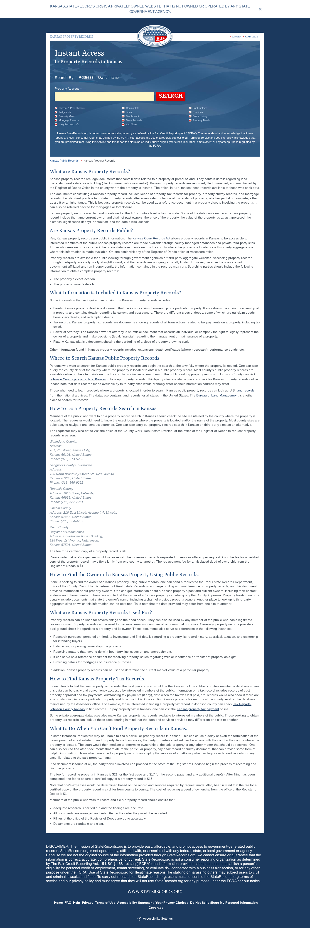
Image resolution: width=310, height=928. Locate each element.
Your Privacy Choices (171, 902)
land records (245, 390)
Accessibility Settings (158, 918)
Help (76, 902)
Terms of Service (199, 137)
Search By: (65, 77)
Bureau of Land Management (217, 395)
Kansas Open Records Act (151, 238)
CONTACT (251, 36)
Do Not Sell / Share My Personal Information (224, 902)
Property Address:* (68, 88)
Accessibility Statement (135, 902)
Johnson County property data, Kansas (78, 379)
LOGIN (236, 36)
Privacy (87, 902)
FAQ (68, 902)
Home (58, 902)
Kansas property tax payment (198, 709)
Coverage (156, 907)
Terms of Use (105, 902)
